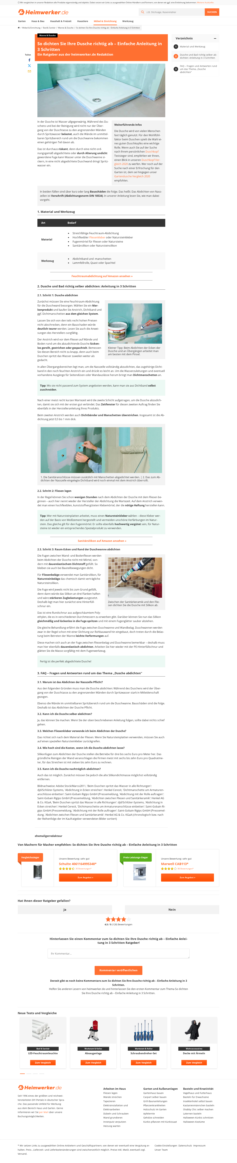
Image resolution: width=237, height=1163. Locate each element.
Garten (22, 21)
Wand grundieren (113, 1117)
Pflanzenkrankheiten (154, 1105)
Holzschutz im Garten (155, 1109)
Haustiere (82, 21)
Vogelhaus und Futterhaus (197, 1093)
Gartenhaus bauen (153, 1093)
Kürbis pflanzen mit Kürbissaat (160, 1121)
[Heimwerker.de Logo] (43, 12)
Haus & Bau (37, 21)
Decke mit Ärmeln (194, 1053)
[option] (43, 1043)
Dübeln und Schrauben (116, 1113)
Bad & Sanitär (49, 27)
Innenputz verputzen (114, 1121)
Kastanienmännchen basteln (198, 1105)
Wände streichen (112, 1097)
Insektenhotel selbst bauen (197, 1101)
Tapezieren (109, 1101)
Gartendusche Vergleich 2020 (132, 176)
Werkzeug (127, 21)
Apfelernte (149, 1113)
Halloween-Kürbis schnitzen (198, 1117)
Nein (172, 909)
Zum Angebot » (85, 877)
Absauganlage (93, 1053)
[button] (22, 1073)
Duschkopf (151, 151)
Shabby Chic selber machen (198, 1109)
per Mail (43, 1112)
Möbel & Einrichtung (105, 21)
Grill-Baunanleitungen (155, 1101)
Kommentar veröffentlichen (118, 970)
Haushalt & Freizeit (60, 21)
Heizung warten (111, 1125)
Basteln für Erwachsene (196, 1097)
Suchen (212, 12)
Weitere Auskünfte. (205, 2)
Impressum (199, 1145)
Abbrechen (152, 970)
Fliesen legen (110, 1093)
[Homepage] (19, 28)
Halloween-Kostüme (194, 1121)
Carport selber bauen (155, 1097)
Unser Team (161, 1149)
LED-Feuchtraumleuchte (43, 1053)
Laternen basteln (192, 1113)
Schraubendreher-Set (144, 1053)
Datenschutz (185, 1145)
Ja (65, 909)
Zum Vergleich (43, 1062)
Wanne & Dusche (66, 27)
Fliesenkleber (97, 237)
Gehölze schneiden (153, 1117)
